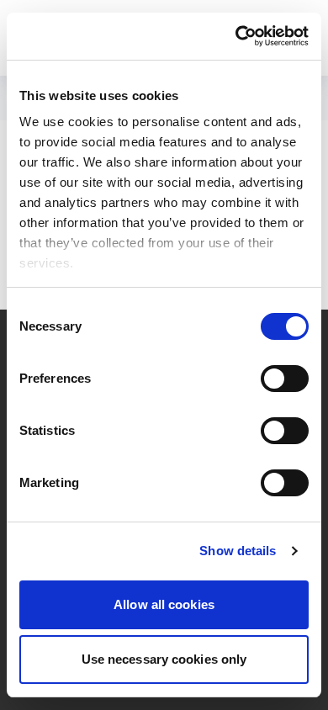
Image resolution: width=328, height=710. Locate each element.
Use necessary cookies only (164, 659)
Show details (237, 550)
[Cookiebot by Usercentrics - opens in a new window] (236, 36)
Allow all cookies (164, 604)
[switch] (285, 378)
